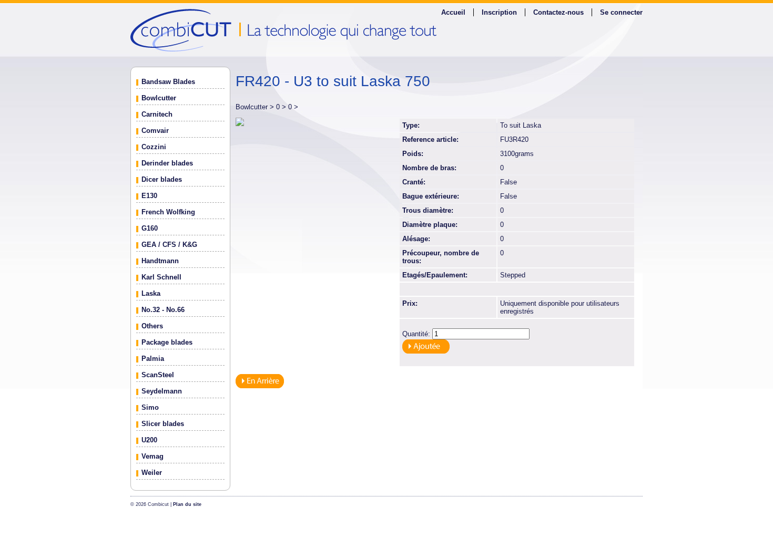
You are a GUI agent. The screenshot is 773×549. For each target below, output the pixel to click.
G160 (149, 228)
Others (152, 326)
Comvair (155, 130)
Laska (150, 293)
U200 (149, 440)
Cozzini (153, 147)
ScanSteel (157, 375)
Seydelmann (161, 391)
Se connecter (621, 12)
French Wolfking (168, 212)
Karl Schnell (161, 277)
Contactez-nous (558, 12)
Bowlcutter (158, 98)
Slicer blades (162, 424)
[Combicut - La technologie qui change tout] (386, 29)
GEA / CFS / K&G (169, 244)
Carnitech (156, 114)
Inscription (499, 12)
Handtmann (160, 261)
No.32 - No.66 (163, 310)
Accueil (453, 12)
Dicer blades (161, 179)
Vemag (152, 456)
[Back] (260, 386)
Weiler (151, 473)
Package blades (166, 342)
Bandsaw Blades (168, 82)
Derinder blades (167, 163)
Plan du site (187, 504)
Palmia (152, 358)
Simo (150, 407)
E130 (149, 196)
